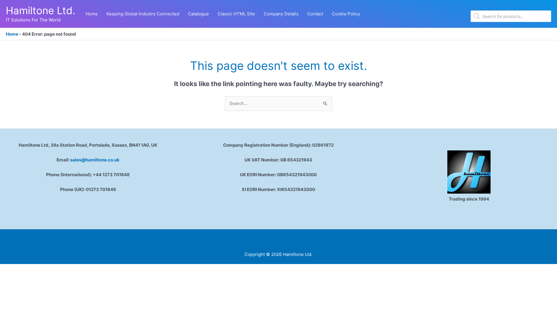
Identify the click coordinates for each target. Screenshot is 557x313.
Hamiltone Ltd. (40, 10)
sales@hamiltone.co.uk (95, 160)
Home (12, 34)
